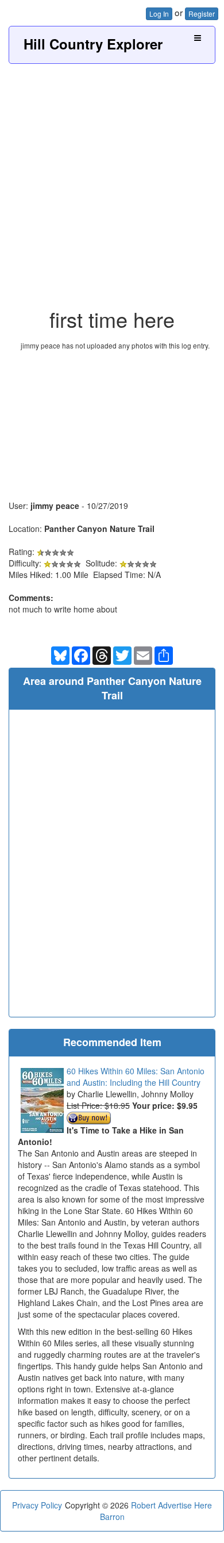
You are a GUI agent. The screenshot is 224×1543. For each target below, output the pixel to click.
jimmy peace (54, 505)
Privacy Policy (37, 1505)
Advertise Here (185, 1505)
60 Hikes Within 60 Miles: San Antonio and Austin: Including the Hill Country (135, 1076)
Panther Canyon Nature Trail (99, 528)
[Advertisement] (112, 182)
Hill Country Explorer (93, 43)
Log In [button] (159, 13)
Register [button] (201, 13)
